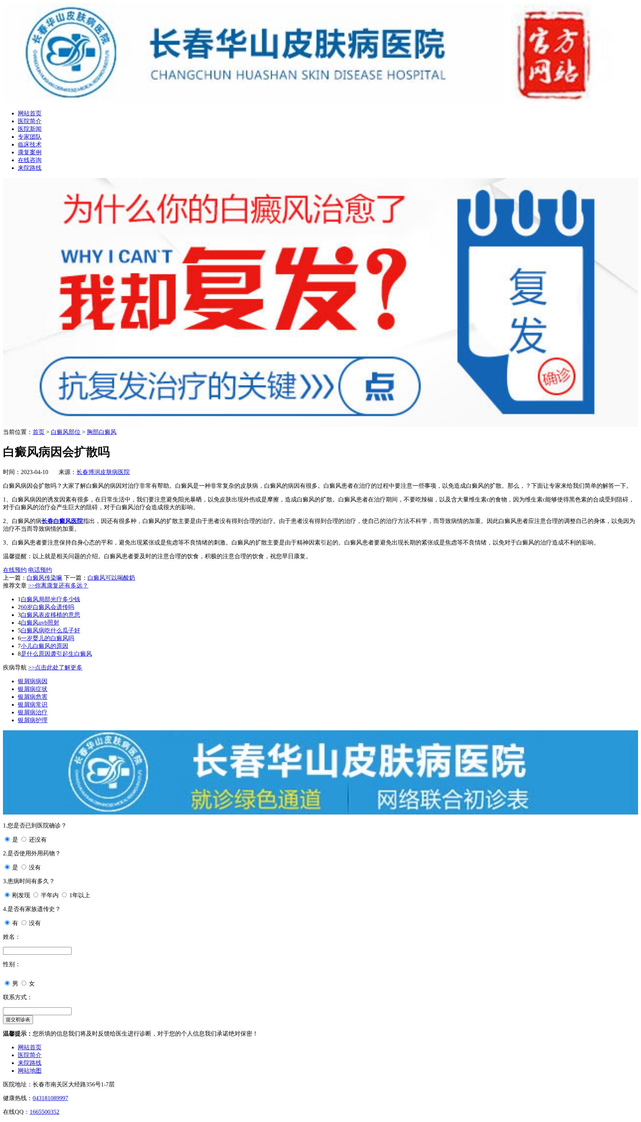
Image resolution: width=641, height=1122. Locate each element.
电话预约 (40, 570)
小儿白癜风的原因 (44, 646)
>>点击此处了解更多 (55, 667)
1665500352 (44, 1112)
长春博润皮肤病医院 (103, 472)
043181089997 (50, 1098)
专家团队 (30, 137)
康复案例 (30, 152)
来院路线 (30, 168)
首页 (39, 432)
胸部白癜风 (101, 432)
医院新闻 (30, 129)
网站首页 (30, 113)
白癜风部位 (65, 432)
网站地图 (30, 1070)
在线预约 (15, 570)
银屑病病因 (32, 681)
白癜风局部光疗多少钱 (50, 599)
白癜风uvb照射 (40, 622)
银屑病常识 (32, 704)
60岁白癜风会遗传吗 (47, 607)
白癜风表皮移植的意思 (50, 615)
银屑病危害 (32, 697)
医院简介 (30, 121)
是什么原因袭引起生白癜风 (56, 654)
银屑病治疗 (32, 712)
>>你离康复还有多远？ (58, 585)
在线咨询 (30, 160)
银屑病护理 (32, 720)
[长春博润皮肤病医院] (320, 100)
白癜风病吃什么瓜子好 (50, 630)
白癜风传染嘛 (44, 578)
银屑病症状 (32, 689)
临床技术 (30, 144)
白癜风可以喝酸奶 (111, 578)
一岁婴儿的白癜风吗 (47, 638)
